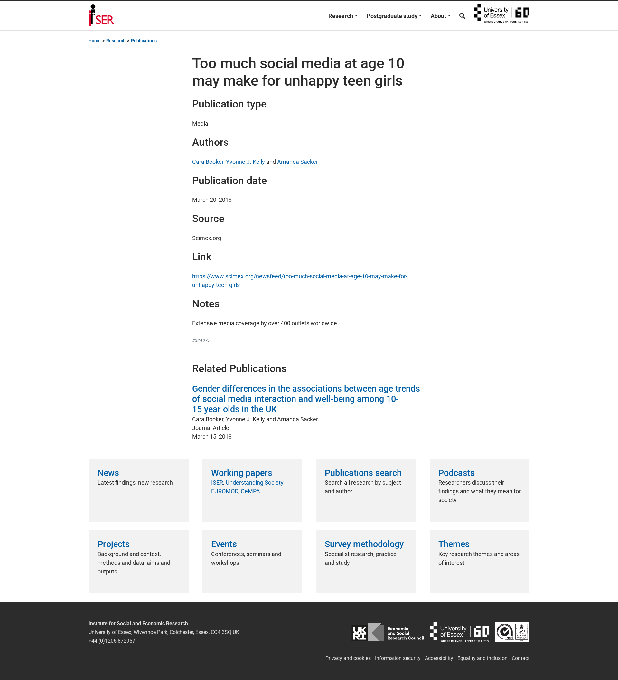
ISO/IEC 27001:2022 (512, 632)
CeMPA (250, 491)
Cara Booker (207, 161)
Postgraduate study (392, 16)
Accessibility (439, 658)
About (438, 16)
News (108, 473)
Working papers (241, 473)
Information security (398, 658)
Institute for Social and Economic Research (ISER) (101, 15)
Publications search (363, 473)
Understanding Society (254, 482)
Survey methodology (364, 544)
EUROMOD (224, 491)
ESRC (387, 632)
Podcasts (456, 473)
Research (340, 16)
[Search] (462, 16)
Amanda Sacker (297, 161)
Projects (114, 544)
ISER (217, 482)
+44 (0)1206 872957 (112, 641)
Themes (454, 544)
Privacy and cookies (348, 658)
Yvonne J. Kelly (245, 161)
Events (224, 544)
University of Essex (501, 15)
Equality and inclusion (482, 658)
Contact (520, 658)
